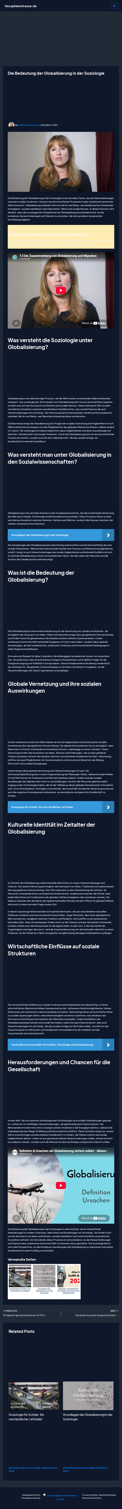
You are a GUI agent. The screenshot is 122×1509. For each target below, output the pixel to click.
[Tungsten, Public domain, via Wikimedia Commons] (61, 1497)
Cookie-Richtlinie (90, 1495)
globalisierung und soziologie (25, 1467)
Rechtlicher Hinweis (107, 1495)
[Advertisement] (61, 34)
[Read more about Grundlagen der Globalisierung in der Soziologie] (88, 1395)
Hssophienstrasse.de (21, 6)
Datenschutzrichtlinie (91, 1498)
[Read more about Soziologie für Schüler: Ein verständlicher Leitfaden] (34, 1395)
